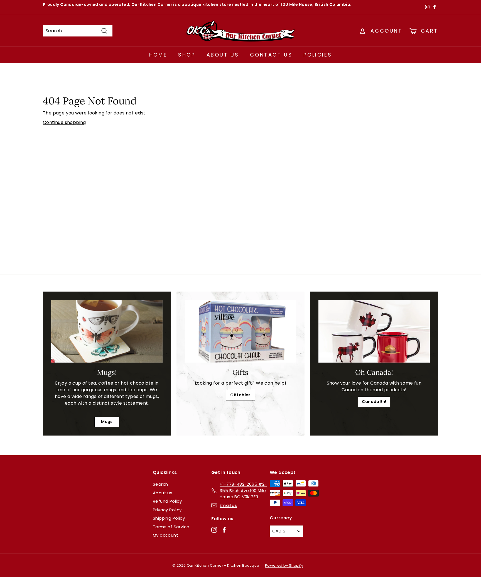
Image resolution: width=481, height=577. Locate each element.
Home (158, 54)
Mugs (107, 421)
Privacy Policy (167, 510)
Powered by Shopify (284, 565)
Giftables (240, 395)
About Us (223, 54)
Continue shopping (64, 122)
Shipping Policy (169, 518)
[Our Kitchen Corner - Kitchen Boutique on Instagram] (214, 529)
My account (165, 535)
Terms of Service (171, 527)
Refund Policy (167, 501)
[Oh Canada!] (374, 331)
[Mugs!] (107, 331)
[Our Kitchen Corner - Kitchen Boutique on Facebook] (224, 529)
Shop (186, 54)
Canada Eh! (374, 401)
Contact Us (271, 54)
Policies (317, 54)
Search (160, 484)
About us (162, 493)
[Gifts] (240, 331)
